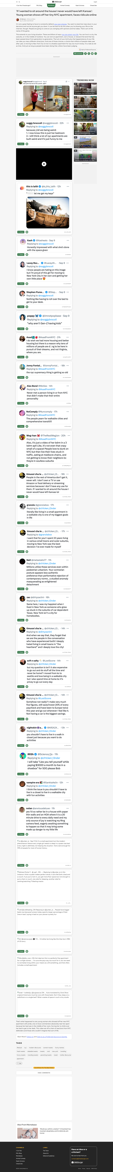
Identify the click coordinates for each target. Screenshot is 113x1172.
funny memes (59, 1048)
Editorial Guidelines (48, 1156)
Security (88, 1168)
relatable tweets (32, 1051)
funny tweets (21, 1055)
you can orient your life (70, 34)
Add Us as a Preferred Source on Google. (52, 1037)
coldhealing (68, 932)
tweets (42, 1051)
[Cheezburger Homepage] (57, 2)
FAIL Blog (19, 1153)
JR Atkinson (23, 19)
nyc (25, 1048)
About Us (46, 1153)
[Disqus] (44, 1099)
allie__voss (68, 985)
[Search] (19, 2)
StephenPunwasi (67, 306)
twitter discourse (65, 1055)
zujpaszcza (68, 1015)
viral (48, 1051)
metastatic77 (68, 588)
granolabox (68, 522)
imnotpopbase (67, 328)
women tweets (48, 1048)
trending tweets (33, 1055)
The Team (46, 1150)
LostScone (68, 686)
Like (20, 1063)
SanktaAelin (68, 800)
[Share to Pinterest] (92, 53)
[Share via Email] (95, 53)
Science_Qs (68, 774)
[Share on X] (89, 53)
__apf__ (69, 902)
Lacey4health (68, 283)
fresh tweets (21, 1051)
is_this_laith (68, 232)
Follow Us (30, 1037)
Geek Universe (20, 1161)
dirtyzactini (68, 620)
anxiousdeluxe (68, 834)
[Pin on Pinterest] (27, 114)
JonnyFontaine (67, 377)
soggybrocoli (68, 114)
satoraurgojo (68, 951)
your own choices (60, 24)
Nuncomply (68, 426)
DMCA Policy (94, 1168)
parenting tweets (46, 1055)
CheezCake (19, 1163)
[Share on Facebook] (85, 53)
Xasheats (69, 254)
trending (63, 1051)
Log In (95, 2)
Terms (79, 1168)
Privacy (83, 1168)
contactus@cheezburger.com (79, 1158)
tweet (56, 1055)
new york (55, 1051)
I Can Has (19, 1150)
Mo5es (69, 403)
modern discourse (35, 1048)
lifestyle (19, 1048)
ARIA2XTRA (68, 745)
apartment (20, 1059)
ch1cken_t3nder (67, 496)
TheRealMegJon (67, 465)
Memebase (19, 1156)
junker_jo (69, 865)
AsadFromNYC (67, 357)
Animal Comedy (20, 1158)
